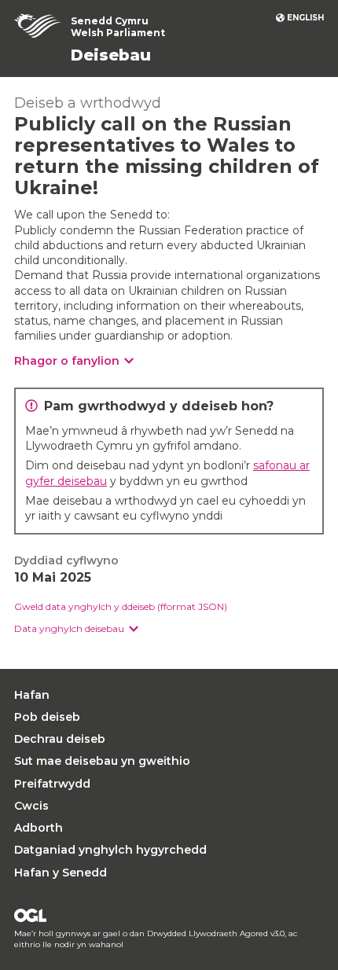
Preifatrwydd (52, 784)
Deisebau (111, 55)
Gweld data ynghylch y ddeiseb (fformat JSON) (120, 606)
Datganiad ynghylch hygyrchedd (110, 850)
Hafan (32, 695)
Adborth (38, 828)
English (305, 17)
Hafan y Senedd (60, 872)
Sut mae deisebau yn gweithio (102, 761)
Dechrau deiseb (59, 739)
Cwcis (31, 806)
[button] (76, 629)
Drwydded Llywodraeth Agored (30, 915)
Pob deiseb (47, 717)
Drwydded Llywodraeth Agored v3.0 (216, 933)
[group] (169, 629)
